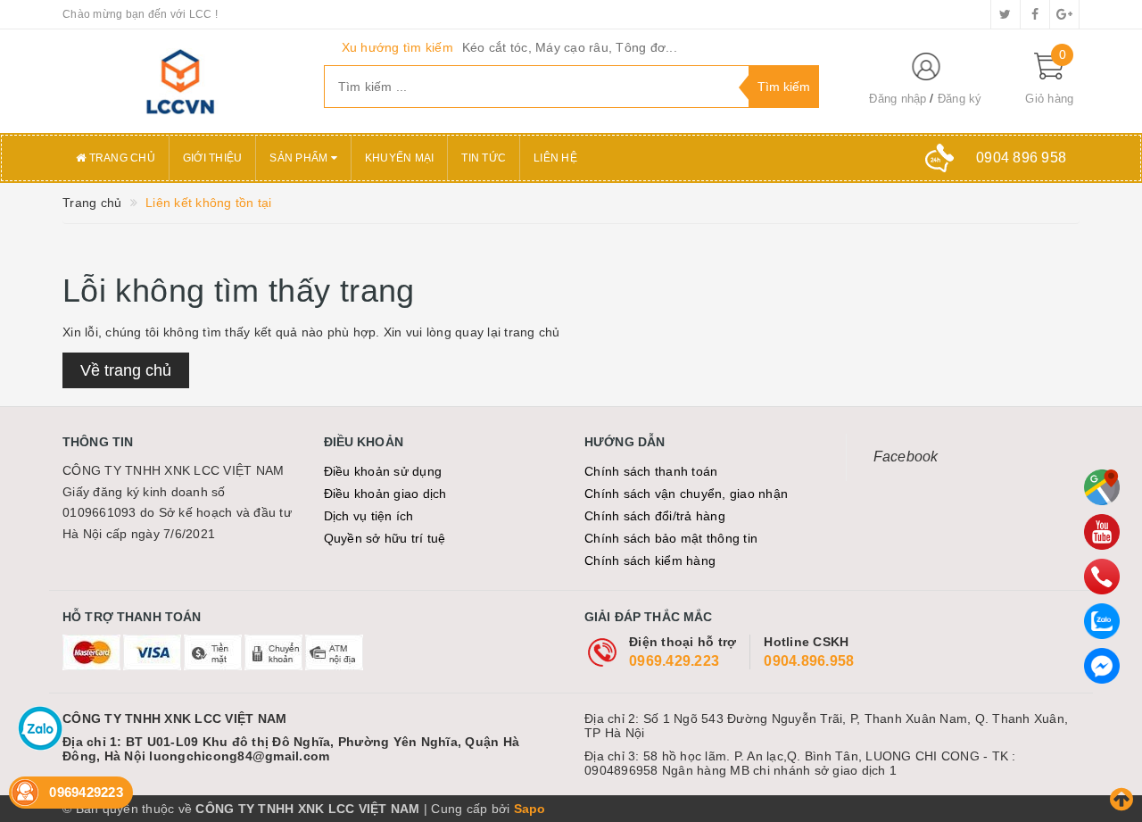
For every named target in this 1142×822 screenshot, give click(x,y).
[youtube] (1102, 532)
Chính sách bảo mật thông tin (670, 538)
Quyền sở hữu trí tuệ (385, 538)
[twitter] (1005, 14)
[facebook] (1035, 14)
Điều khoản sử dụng (383, 471)
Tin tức (483, 158)
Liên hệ (555, 158)
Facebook (906, 456)
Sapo (530, 808)
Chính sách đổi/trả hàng (654, 516)
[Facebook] (1102, 666)
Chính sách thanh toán (650, 471)
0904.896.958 (809, 660)
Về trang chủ (125, 370)
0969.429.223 (674, 660)
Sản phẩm (299, 158)
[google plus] (1064, 14)
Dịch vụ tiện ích (369, 516)
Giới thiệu (213, 158)
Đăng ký (960, 98)
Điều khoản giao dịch (385, 493)
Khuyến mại (399, 158)
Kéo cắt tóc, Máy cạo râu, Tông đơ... (569, 47)
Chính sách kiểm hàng (650, 560)
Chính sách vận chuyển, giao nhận (686, 493)
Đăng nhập (897, 98)
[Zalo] (1102, 621)
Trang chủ (120, 158)
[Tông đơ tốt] (179, 81)
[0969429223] (1102, 576)
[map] (1102, 487)
